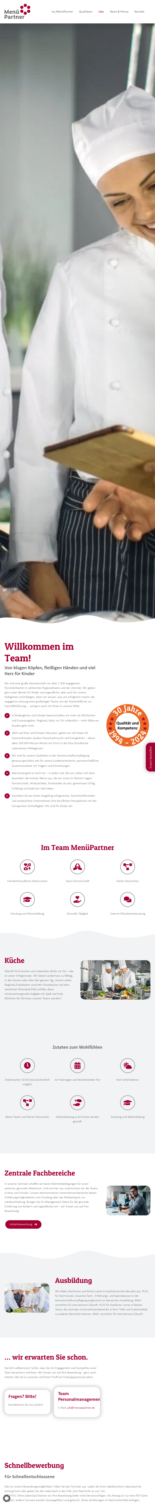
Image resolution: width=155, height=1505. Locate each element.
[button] (6, 1498)
